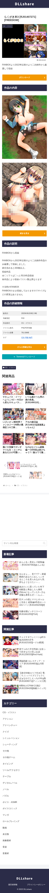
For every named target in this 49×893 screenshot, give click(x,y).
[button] (44, 543)
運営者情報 (12, 885)
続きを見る (24, 233)
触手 (31, 337)
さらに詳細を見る (24, 347)
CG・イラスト (10, 368)
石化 (23, 337)
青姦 (27, 337)
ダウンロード (24, 77)
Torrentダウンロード (25, 357)
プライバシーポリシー (36, 885)
